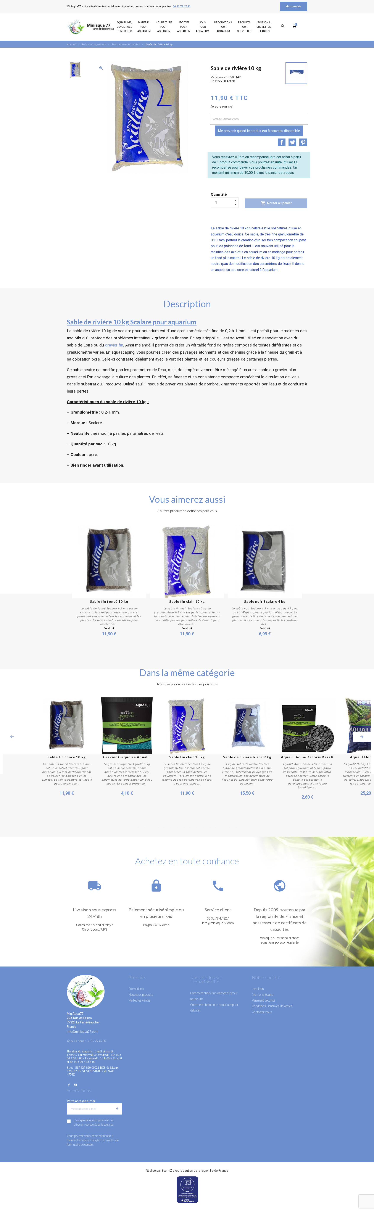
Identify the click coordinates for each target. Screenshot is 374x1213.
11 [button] (203, 827)
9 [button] (190, 827)
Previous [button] (12, 737)
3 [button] (151, 827)
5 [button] (164, 827)
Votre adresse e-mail (81, 1101)
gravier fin (114, 345)
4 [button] (158, 827)
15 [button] (229, 827)
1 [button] (138, 827)
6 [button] (171, 827)
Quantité (219, 194)
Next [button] (362, 737)
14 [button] (223, 827)
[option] (75, 69)
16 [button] (236, 827)
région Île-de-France (214, 1170)
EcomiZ (167, 1170)
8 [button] (184, 827)
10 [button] (197, 827)
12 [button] (210, 827)
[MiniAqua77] (96, 26)
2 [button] (145, 827)
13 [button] (216, 827)
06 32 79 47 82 (181, 6)
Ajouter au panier (276, 203)
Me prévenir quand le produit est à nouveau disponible (259, 131)
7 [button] (177, 827)
